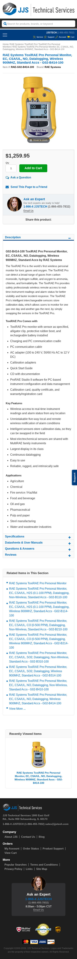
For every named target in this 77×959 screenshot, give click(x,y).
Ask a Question (20, 177)
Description (13, 237)
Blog (42, 836)
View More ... (17, 708)
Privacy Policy (13, 868)
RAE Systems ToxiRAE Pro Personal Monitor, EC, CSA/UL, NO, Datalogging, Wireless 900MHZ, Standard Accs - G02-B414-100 (38, 699)
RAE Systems (16, 44)
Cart (72, 37)
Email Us (28, 210)
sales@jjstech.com (56, 824)
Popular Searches (15, 864)
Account (62, 37)
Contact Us (28, 836)
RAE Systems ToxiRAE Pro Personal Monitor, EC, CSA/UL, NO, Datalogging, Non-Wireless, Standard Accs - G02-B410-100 (38, 685)
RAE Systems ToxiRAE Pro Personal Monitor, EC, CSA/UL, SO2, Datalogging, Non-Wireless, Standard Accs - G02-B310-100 (39, 657)
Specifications (14, 536)
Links (29, 868)
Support (51, 37)
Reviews (10, 554)
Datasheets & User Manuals (24, 542)
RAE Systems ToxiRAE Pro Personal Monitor (37, 583)
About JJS (11, 836)
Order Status (31, 848)
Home (6, 44)
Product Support (53, 848)
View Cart (10, 852)
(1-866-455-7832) (65, 32)
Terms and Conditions (44, 864)
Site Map (41, 868)
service (40, 37)
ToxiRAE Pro (31, 44)
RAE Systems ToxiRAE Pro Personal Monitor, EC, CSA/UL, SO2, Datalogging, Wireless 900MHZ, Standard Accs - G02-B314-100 (38, 671)
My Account (11, 848)
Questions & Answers (19, 548)
